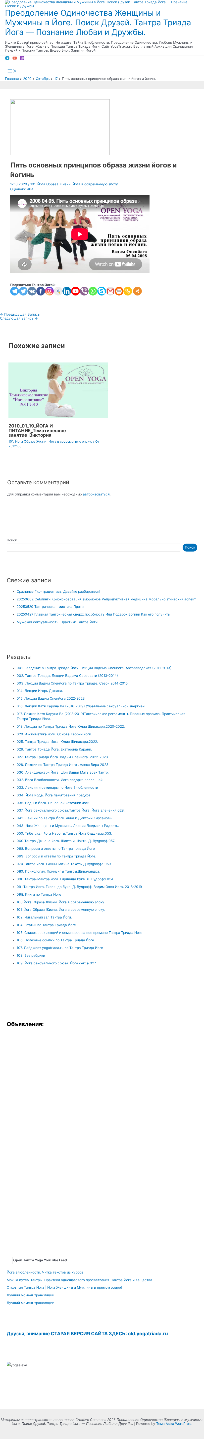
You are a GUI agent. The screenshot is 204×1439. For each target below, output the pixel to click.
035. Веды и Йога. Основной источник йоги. (53, 803)
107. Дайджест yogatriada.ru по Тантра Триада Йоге (60, 948)
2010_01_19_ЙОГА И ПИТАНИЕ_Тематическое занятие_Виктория (37, 430)
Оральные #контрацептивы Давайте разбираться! (58, 591)
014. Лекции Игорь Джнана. (40, 691)
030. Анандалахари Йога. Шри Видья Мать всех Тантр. (63, 772)
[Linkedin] (66, 291)
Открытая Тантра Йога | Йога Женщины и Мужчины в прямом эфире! (64, 1287)
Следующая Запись (19, 318)
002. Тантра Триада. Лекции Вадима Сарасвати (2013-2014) (67, 676)
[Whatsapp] (93, 291)
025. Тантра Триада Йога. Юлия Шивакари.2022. (57, 742)
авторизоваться (96, 494)
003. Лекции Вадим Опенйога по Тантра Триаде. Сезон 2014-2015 (72, 683)
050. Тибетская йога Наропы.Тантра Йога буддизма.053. (64, 833)
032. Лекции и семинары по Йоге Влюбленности (57, 787)
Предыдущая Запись (20, 314)
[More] (137, 291)
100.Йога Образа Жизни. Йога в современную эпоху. (61, 902)
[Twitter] (23, 291)
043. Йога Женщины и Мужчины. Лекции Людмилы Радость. (68, 826)
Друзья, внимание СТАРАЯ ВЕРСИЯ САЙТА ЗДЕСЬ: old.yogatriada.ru (87, 1334)
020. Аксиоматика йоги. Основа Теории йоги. (54, 734)
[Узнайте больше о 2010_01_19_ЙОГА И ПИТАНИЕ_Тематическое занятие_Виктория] (58, 417)
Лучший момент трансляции (30, 1295)
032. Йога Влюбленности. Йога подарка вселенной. (60, 780)
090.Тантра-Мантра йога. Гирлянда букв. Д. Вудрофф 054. (65, 879)
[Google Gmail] (110, 291)
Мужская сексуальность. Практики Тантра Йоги (57, 622)
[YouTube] (14, 59)
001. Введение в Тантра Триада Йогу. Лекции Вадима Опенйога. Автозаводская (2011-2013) (94, 668)
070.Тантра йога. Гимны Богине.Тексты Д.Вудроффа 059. (64, 864)
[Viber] (84, 291)
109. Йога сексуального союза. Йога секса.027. (57, 963)
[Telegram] (7, 59)
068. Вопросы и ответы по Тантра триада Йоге (56, 848)
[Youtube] (75, 291)
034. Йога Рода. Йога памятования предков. (54, 795)
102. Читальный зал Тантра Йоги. (44, 917)
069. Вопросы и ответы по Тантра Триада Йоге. (56, 856)
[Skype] (101, 291)
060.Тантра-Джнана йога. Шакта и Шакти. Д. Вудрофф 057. (66, 841)
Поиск (12, 540)
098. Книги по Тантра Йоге (39, 894)
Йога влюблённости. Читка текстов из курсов (45, 1272)
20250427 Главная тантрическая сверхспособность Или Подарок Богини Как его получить (93, 614)
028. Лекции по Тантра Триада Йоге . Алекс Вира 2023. (63, 765)
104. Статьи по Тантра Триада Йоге (46, 925)
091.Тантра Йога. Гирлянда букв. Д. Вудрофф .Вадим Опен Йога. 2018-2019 (79, 887)
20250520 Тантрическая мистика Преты (50, 607)
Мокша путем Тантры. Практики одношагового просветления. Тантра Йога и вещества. (80, 1280)
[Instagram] (22, 59)
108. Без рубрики (31, 955)
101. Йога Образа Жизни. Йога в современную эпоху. (74, 184)
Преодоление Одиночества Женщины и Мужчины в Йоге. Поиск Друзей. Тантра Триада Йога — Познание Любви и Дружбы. (98, 22)
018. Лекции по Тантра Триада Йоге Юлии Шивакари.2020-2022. (71, 726)
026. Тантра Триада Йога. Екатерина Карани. (54, 749)
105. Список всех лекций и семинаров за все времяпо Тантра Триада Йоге (79, 933)
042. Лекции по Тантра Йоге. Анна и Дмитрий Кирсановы (64, 818)
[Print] (119, 291)
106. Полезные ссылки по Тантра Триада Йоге (55, 940)
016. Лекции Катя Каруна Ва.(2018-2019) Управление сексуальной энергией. (81, 706)
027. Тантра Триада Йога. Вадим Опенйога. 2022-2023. (63, 757)
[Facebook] (40, 291)
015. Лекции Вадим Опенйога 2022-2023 (51, 698)
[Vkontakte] (32, 291)
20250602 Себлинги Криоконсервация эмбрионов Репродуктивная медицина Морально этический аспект (106, 599)
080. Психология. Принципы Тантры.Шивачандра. (58, 871)
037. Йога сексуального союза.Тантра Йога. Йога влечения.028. (71, 810)
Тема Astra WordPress (174, 1424)
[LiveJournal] (58, 291)
